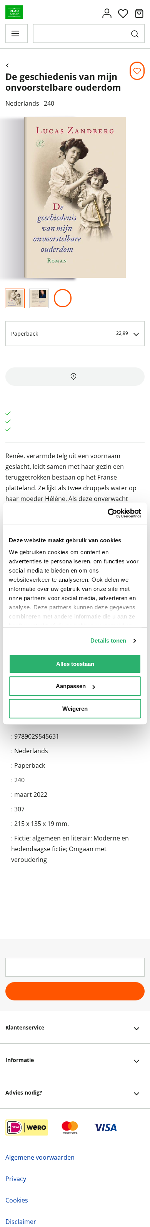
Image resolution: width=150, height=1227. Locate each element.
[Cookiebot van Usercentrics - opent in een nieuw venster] (108, 513)
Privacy (15, 1179)
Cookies (16, 1200)
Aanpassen (71, 686)
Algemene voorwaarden (40, 1157)
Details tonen (108, 640)
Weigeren (75, 708)
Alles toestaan (75, 664)
